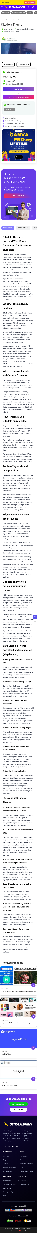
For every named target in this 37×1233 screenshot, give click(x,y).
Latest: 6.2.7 (9, 109)
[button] (28, 7)
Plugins (30, 13)
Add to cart (18, 89)
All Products (5, 13)
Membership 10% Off (18, 13)
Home (3, 20)
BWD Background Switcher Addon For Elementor (19, 992)
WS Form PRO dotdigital (10, 1085)
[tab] (7, 228)
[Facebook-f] (5, 1146)
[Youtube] (16, 1146)
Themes (8, 20)
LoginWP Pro (6, 1054)
